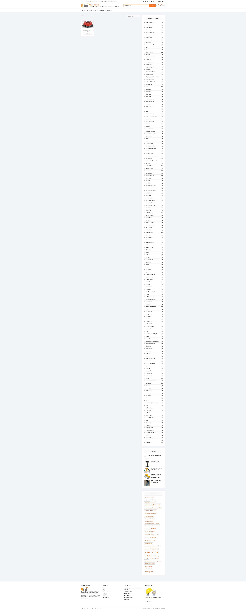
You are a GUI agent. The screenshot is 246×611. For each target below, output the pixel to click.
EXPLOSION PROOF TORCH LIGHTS (153, 156)
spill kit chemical (150, 556)
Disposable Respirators (151, 133)
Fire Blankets (148, 183)
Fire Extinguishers (149, 193)
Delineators (148, 91)
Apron (147, 34)
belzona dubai (147, 502)
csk (159, 505)
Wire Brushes (148, 440)
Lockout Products (149, 277)
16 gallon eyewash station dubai (151, 499)
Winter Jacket (149, 437)
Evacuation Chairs (149, 153)
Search (152, 5)
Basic (147, 47)
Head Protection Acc (150, 242)
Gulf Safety (94, 5)
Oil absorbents (149, 301)
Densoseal (148, 126)
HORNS (147, 252)
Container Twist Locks (150, 81)
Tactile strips (148, 393)
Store (104, 590)
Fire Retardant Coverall (150, 205)
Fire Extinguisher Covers (151, 188)
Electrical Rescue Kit (150, 146)
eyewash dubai (158, 508)
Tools (147, 405)
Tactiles (147, 398)
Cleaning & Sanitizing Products (152, 76)
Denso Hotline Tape (150, 101)
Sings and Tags (149, 370)
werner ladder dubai (149, 568)
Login (163, 1)
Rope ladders (148, 346)
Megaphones (148, 289)
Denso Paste (148, 104)
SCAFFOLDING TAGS (150, 363)
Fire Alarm (148, 180)
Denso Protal (148, 111)
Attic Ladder (148, 42)
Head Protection (149, 239)
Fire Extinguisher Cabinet (151, 185)
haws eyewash (147, 528)
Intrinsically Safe (149, 534)
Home (83, 10)
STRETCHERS (149, 390)
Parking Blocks (149, 314)
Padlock (147, 309)
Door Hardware (149, 136)
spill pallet (146, 558)
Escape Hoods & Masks (151, 148)
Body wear (148, 54)
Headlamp (148, 244)
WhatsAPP (114, 1)
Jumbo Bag (148, 262)
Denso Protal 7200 (150, 114)
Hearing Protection (150, 247)
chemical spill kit (150, 505)
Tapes (147, 400)
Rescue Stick (148, 338)
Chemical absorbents (150, 72)
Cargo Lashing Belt (150, 67)
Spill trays (148, 385)
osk (154, 540)
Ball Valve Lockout (150, 44)
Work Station (148, 442)
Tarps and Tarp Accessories (152, 403)
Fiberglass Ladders (150, 175)
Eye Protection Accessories (152, 160)
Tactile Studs (148, 395)
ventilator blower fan (148, 561)
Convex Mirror (149, 84)
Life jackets (148, 269)
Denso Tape (148, 118)
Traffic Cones (148, 410)
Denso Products (149, 109)
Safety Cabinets (149, 348)
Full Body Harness (149, 215)
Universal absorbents (150, 417)
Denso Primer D (149, 106)
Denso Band (148, 94)
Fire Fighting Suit (149, 202)
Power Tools (148, 328)
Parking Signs (149, 316)
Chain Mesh (148, 69)
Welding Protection (150, 430)
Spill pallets (148, 383)
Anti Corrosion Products (151, 32)
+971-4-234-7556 (128, 591)
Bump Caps (148, 59)
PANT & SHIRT (149, 311)
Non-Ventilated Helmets (151, 299)
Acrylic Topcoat (149, 27)
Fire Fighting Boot (149, 198)
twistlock (157, 558)
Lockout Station (149, 279)
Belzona (147, 49)
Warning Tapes (149, 422)
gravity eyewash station (155, 525)
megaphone (147, 537)
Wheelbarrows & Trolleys (151, 432)
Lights (147, 272)
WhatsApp (127, 599)
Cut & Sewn (148, 89)
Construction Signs (150, 79)
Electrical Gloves (149, 143)
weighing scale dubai (149, 563)
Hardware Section (149, 237)
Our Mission (105, 596)
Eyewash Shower (149, 168)
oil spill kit (148, 540)
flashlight (157, 523)
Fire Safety (148, 207)
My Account (159, 1)
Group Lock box (149, 227)
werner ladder (148, 566)
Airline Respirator (149, 30)
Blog (103, 589)
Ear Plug (147, 141)
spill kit (155, 552)
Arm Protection (149, 39)
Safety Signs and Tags (150, 358)
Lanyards (148, 267)
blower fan (153, 502)
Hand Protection (149, 232)
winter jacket (149, 572)
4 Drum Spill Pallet (150, 22)
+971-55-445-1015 (128, 593)
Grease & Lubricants (150, 225)
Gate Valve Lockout (150, 222)
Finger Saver (148, 178)
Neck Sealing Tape (150, 296)
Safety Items (154, 549)
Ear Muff (147, 138)
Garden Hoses (149, 217)
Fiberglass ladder (149, 516)
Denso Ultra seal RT (150, 121)
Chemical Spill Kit (149, 74)
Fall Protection (149, 173)
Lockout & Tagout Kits (150, 274)
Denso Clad (148, 96)
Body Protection (149, 52)
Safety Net (148, 356)
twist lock (152, 558)
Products (89, 10)
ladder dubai (157, 534)
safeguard (147, 549)
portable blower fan (148, 543)
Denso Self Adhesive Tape (151, 116)
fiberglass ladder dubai (150, 519)
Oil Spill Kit (148, 304)
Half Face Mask (149, 230)
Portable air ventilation (150, 326)
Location (109, 10)
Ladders (147, 264)
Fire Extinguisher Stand (150, 190)
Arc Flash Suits (149, 37)
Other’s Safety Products (151, 306)
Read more (88, 33)
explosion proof (149, 508)
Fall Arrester (148, 170)
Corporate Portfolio (106, 592)
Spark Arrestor (149, 375)
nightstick (153, 537)
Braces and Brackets (150, 57)
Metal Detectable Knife (150, 291)
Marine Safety (149, 286)
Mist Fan (147, 294)
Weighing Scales (149, 427)
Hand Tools (148, 235)
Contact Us (103, 10)
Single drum (148, 368)
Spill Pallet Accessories (151, 380)
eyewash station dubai (150, 510)
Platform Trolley (149, 323)
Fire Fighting (148, 195)
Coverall (147, 86)
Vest (147, 420)
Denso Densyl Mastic (150, 99)
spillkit (147, 552)
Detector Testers (149, 128)
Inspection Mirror (149, 259)
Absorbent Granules (150, 25)
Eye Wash (148, 163)
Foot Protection (149, 212)
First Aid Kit (148, 210)
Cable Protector (149, 64)
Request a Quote (106, 597)
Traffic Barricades (149, 407)
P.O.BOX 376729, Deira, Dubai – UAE (88, 1)
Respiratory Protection (150, 343)
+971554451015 (99, 1)
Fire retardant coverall (149, 521)
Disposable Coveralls (150, 131)
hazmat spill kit (150, 532)
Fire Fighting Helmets (150, 200)
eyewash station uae (150, 513)
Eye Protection (149, 158)
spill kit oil (160, 556)
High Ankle (148, 249)
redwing (158, 546)
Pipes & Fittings (149, 321)
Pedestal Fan (148, 319)
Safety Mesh (148, 353)
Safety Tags (148, 361)
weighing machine (158, 561)
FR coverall (147, 525)
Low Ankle (148, 282)
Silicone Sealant (149, 366)
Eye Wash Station (149, 165)
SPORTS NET (148, 388)
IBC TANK (148, 257)
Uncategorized (149, 415)
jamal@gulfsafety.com (106, 1)
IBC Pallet (148, 254)
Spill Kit (147, 378)
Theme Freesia (154, 608)
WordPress (163, 608)
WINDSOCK (148, 435)
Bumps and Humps (150, 62)
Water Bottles (149, 425)
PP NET (147, 331)
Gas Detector (148, 220)
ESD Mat (147, 151)
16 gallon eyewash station (149, 497)
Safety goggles (149, 351)
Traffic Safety (148, 412)
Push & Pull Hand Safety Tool (152, 333)
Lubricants (148, 284)
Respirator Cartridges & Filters (152, 341)
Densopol (148, 123)
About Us (95, 10)
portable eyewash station (149, 546)
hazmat (153, 528)
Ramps (147, 336)
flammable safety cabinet (149, 523)
